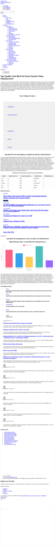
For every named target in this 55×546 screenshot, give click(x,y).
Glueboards (11, 56)
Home (4, 15)
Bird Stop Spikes (7, 443)
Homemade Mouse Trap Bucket (11, 440)
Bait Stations (11, 53)
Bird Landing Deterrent (9, 439)
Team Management (10, 23)
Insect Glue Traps (12, 43)
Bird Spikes (11, 27)
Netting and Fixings (13, 28)
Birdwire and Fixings (13, 29)
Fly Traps (11, 46)
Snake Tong (11, 63)
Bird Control (8, 26)
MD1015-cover (9, 316)
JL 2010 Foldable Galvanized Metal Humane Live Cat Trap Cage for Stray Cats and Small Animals (27, 205)
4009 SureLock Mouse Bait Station (12, 344)
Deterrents (11, 33)
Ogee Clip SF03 (8, 232)
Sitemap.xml (37, 495)
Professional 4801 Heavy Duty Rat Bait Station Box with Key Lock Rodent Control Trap (25, 311)
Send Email (3, 498)
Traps (10, 32)
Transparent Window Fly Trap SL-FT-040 (17, 216)
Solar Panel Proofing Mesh (14, 38)
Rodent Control (9, 49)
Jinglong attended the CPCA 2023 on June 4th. (16, 329)
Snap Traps (11, 50)
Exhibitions (8, 22)
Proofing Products (12, 57)
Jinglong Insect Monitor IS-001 (14, 221)
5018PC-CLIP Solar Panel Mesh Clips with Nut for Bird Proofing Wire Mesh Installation (25, 210)
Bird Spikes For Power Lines (10, 435)
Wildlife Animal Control (11, 60)
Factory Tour (8, 17)
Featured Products (25, 495)
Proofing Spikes (12, 37)
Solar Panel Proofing (10, 35)
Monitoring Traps (12, 44)
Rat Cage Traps (12, 51)
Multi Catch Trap (12, 52)
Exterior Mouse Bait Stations (10, 434)
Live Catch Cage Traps (13, 61)
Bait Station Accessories (14, 55)
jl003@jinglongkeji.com (12, 477)
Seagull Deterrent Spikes (9, 432)
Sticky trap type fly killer (10, 350)
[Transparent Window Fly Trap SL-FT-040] (6, 213)
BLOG (4, 66)
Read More (5, 200)
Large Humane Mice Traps (10, 444)
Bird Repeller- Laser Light (14, 34)
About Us (5, 16)
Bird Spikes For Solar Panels (10, 441)
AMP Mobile (43, 495)
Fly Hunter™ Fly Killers (14, 41)
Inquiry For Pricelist (5, 486)
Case (7, 19)
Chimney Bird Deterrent (9, 438)
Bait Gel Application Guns (14, 45)
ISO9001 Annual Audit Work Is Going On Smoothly (17, 323)
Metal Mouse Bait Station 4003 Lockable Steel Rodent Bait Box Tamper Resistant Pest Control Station (25, 197)
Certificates (8, 20)
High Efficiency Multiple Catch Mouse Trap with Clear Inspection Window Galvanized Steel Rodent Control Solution (26, 227)
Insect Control (9, 40)
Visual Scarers (12, 31)
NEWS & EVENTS (7, 64)
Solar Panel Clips (12, 39)
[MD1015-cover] (7, 315)
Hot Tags (32, 495)
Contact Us (5, 67)
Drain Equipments (12, 58)
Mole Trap (11, 62)
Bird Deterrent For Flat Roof (10, 433)
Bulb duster (11, 47)
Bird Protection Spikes (9, 437)
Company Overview (10, 21)
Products (5, 25)
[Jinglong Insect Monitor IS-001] (6, 219)
